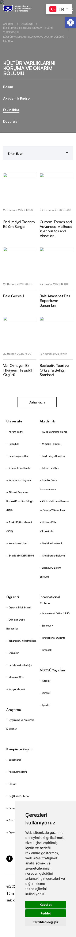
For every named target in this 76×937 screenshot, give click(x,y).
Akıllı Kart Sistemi (18, 771)
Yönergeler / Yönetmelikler (22, 640)
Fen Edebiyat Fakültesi (53, 456)
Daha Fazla (37, 402)
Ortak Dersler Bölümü (53, 555)
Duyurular (11, 121)
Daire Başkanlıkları (18, 456)
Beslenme (14, 808)
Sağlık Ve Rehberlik (19, 796)
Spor (11, 820)
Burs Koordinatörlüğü (20, 665)
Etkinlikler (8, 41)
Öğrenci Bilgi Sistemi (20, 607)
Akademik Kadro (16, 98)
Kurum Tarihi (16, 431)
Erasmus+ (47, 625)
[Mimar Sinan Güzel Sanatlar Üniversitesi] (22, 8)
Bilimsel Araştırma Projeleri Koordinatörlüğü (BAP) (19, 501)
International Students (53, 637)
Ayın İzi (46, 705)
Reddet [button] (46, 913)
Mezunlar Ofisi (16, 677)
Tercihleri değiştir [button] (45, 922)
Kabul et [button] (46, 904)
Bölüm (8, 86)
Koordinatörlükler (18, 543)
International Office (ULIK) (56, 613)
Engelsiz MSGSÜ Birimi (21, 555)
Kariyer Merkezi (17, 689)
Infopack (47, 649)
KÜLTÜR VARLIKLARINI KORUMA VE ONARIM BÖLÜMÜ (33, 36)
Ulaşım (12, 783)
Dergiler (46, 692)
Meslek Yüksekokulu (52, 543)
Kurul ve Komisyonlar (20, 480)
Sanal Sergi (15, 759)
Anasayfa (8, 23)
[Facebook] (9, 857)
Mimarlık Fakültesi (51, 443)
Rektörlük (14, 443)
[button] (70, 22)
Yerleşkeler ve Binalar (20, 468)
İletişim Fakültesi (50, 468)
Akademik (27, 23)
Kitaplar (46, 680)
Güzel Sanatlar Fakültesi (55, 431)
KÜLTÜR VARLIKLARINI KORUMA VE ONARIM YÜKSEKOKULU (28, 30)
